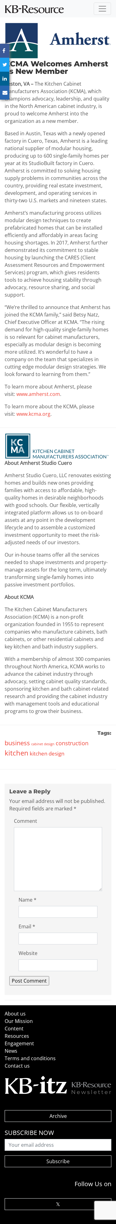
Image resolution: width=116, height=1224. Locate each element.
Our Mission (19, 1021)
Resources (17, 1036)
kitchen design (47, 753)
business (17, 743)
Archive (58, 1116)
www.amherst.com (38, 394)
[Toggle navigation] (102, 8)
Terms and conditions (30, 1058)
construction (72, 743)
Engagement (19, 1043)
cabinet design (42, 744)
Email (27, 926)
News (11, 1050)
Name (28, 899)
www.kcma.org (33, 413)
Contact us (17, 1065)
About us (15, 1013)
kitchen (16, 752)
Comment (25, 821)
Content (14, 1028)
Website (28, 953)
